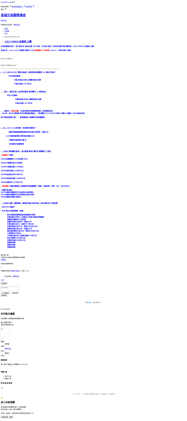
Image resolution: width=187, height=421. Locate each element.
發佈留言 (4, 295)
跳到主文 (4, 20)
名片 (6, 33)
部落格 (7, 31)
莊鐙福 (3, 260)
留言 (17, 271)
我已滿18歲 (5, 417)
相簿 (6, 28)
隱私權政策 (104, 394)
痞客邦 (13, 271)
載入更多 (4, 283)
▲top (2, 280)
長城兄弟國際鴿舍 (13, 15)
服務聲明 (112, 394)
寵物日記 (17, 25)
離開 (11, 417)
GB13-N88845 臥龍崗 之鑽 (18, 41)
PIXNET (79, 394)
